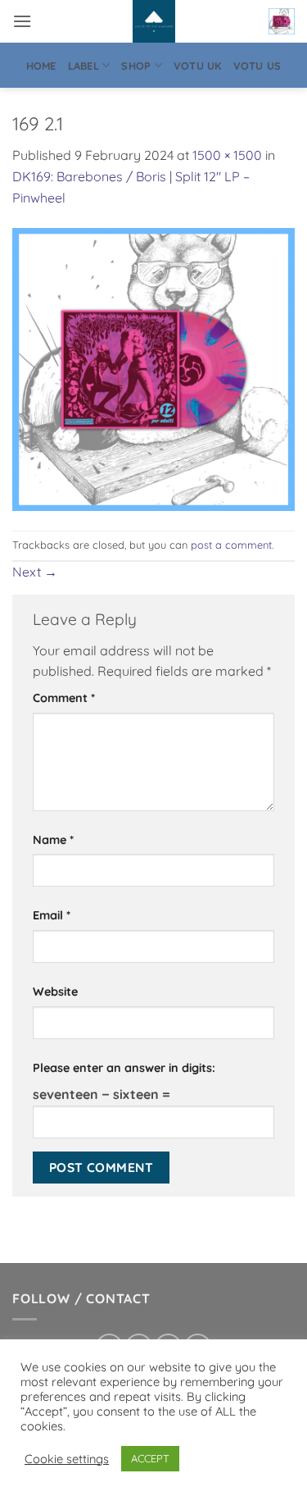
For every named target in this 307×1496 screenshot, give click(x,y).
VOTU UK (198, 65)
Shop (136, 65)
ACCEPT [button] (150, 1458)
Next (34, 571)
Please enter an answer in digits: (124, 1067)
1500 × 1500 (227, 155)
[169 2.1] (153, 368)
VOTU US (257, 65)
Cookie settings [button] (67, 1459)
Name (53, 839)
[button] (22, 21)
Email (51, 915)
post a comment (231, 544)
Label (83, 65)
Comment (64, 698)
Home (41, 65)
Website (55, 991)
